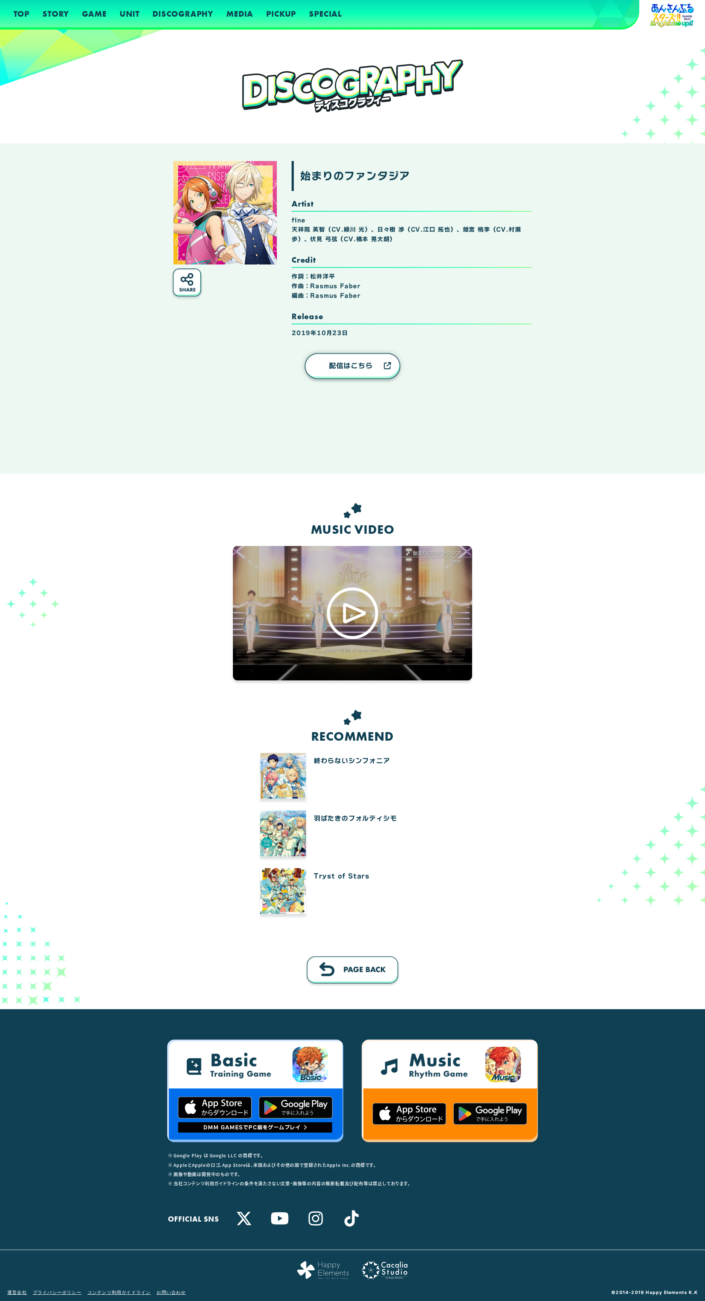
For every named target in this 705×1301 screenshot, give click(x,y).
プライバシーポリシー (57, 1292)
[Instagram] (316, 1218)
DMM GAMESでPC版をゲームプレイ (252, 1127)
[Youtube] (280, 1218)
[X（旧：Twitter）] (244, 1218)
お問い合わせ (171, 1292)
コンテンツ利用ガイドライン (119, 1292)
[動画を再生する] (352, 613)
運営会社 (17, 1292)
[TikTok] (351, 1218)
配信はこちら (351, 365)
